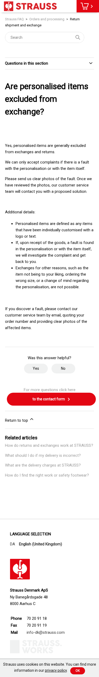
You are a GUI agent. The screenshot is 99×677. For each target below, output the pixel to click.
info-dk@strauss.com (46, 632)
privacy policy (56, 670)
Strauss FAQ (15, 19)
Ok (78, 671)
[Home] (30, 6)
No (63, 368)
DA (12, 544)
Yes (36, 368)
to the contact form (49, 399)
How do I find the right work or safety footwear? (47, 475)
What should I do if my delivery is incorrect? (43, 455)
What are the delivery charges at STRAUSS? (43, 465)
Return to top (17, 420)
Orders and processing (46, 19)
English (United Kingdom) (40, 544)
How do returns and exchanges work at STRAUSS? (49, 445)
